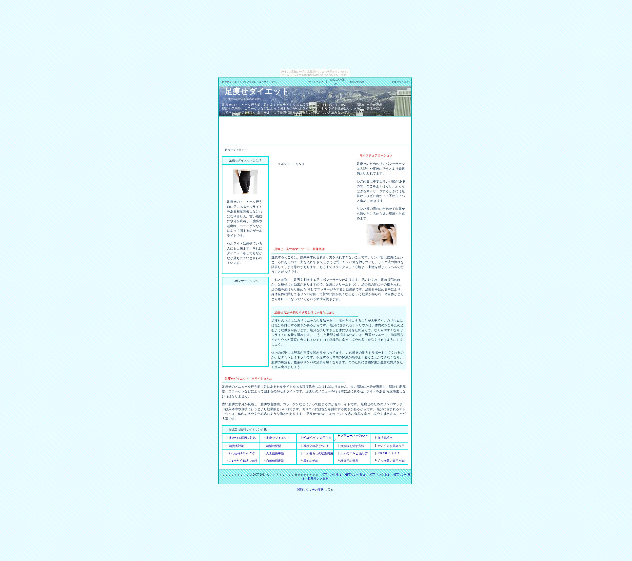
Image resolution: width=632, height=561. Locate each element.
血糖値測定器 (275, 461)
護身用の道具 (349, 461)
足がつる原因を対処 (242, 438)
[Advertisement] (315, 130)
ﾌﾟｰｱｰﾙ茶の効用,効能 (391, 461)
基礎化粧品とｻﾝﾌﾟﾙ (316, 446)
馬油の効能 (310, 461)
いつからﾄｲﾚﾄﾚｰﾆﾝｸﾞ (242, 453)
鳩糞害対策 (236, 446)
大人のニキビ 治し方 (354, 453)
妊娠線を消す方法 (352, 446)
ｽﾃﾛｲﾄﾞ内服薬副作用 (391, 446)
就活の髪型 (273, 446)
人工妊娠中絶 (275, 453)
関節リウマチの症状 (310, 489)
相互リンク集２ (355, 474)
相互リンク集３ (379, 474)
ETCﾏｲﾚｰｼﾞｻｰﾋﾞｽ (388, 453)
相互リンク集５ (318, 478)
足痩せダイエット (278, 438)
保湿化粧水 (385, 438)
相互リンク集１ (331, 474)
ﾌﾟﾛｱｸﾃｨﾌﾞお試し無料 (243, 461)
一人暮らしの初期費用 (318, 453)
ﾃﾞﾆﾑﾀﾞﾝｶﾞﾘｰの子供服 (317, 438)
